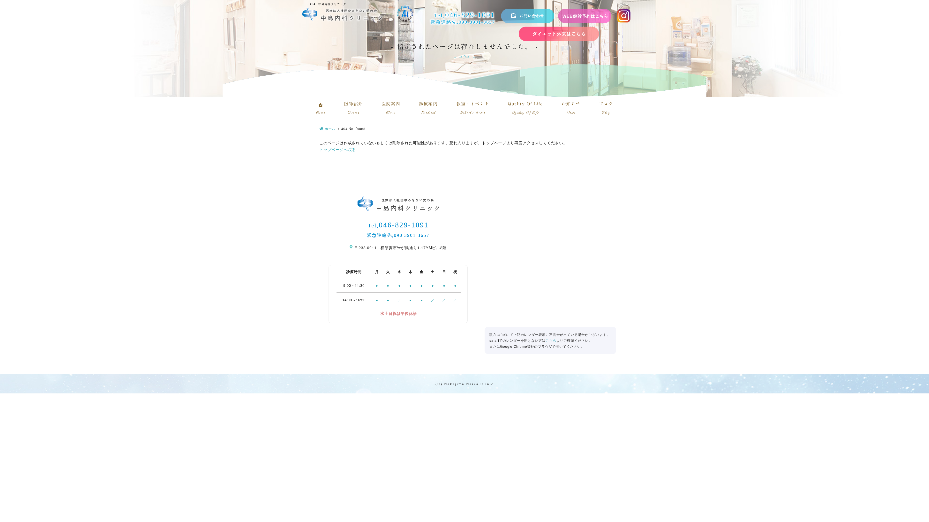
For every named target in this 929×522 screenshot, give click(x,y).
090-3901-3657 (477, 22)
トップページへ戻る (337, 149)
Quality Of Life (525, 108)
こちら (551, 340)
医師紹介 (353, 108)
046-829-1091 (470, 15)
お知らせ (571, 108)
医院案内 (391, 108)
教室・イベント (472, 108)
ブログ (606, 108)
